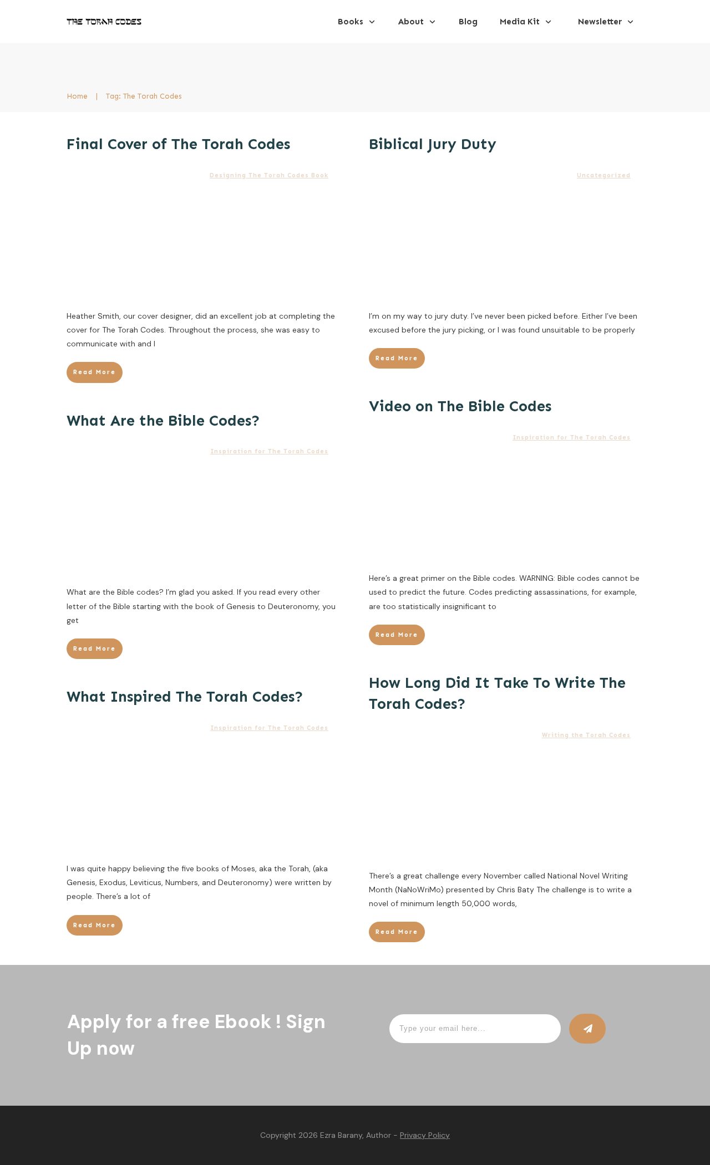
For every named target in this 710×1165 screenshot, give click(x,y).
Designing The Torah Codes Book (269, 175)
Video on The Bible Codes (460, 406)
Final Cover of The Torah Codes (178, 144)
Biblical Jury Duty (432, 144)
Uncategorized (604, 175)
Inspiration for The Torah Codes (572, 437)
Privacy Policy (425, 1135)
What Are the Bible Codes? (163, 421)
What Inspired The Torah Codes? (185, 697)
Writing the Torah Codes (586, 735)
